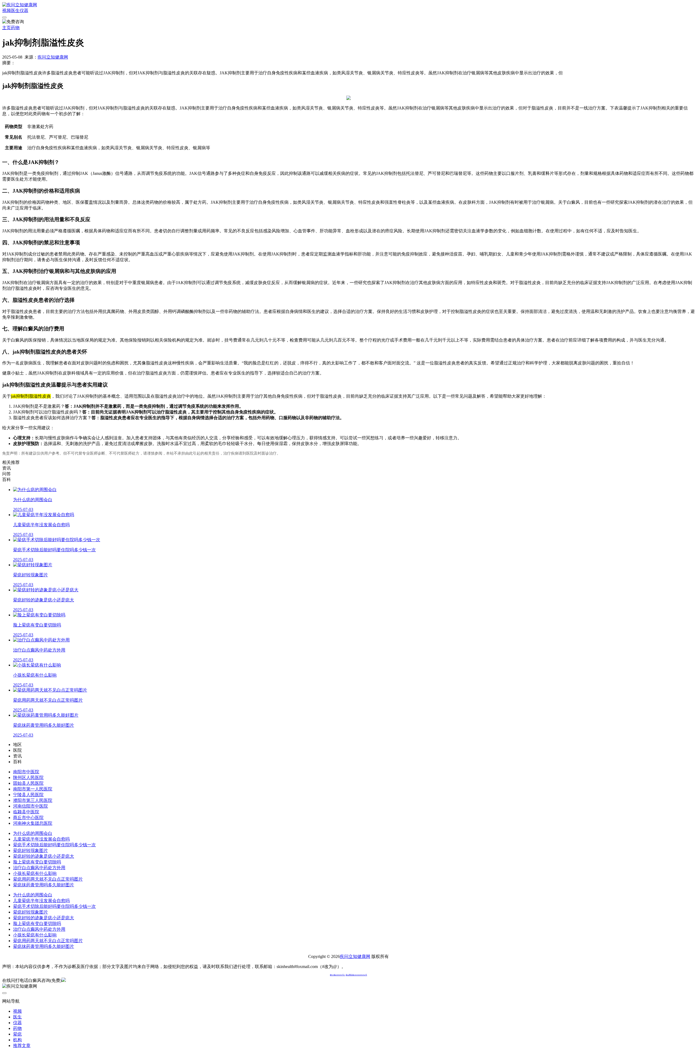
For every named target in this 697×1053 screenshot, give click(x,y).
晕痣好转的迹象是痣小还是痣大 (43, 856)
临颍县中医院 (26, 811)
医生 (15, 10)
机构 (17, 1039)
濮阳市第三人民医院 (32, 800)
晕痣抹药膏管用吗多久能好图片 (43, 884)
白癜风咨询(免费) (45, 980)
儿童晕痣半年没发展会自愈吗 (41, 839)
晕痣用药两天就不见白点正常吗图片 (48, 879)
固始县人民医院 (28, 783)
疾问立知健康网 (53, 57)
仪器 (24, 10)
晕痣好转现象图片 (30, 850)
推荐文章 (21, 1045)
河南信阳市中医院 (30, 806)
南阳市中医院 (26, 771)
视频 (6, 10)
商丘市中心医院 (28, 817)
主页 (6, 27)
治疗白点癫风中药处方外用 (39, 867)
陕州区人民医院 (28, 777)
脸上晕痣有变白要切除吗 (37, 862)
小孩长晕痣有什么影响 (35, 873)
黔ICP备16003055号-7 (337, 975)
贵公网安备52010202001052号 (356, 975)
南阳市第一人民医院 (32, 789)
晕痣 (17, 1034)
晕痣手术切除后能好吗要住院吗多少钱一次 (54, 844)
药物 (15, 27)
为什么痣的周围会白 (32, 833)
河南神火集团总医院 (32, 823)
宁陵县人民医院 (28, 794)
